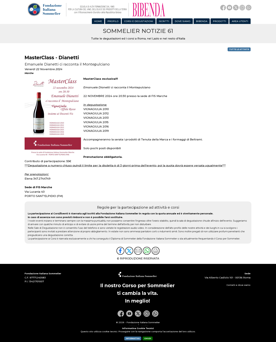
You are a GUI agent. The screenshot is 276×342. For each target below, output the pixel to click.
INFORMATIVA (133, 338)
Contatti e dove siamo (238, 285)
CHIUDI (147, 338)
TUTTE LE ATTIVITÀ (239, 49)
